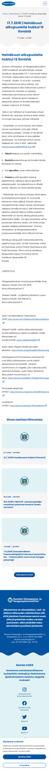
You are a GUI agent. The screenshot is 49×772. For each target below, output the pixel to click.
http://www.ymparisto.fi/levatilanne (28, 405)
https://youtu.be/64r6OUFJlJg (18, 147)
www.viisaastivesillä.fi (28, 340)
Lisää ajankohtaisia (24, 575)
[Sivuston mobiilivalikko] (45, 3)
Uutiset (29, 38)
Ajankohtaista (14, 14)
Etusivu (5, 14)
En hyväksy (24, 765)
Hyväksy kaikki (24, 757)
